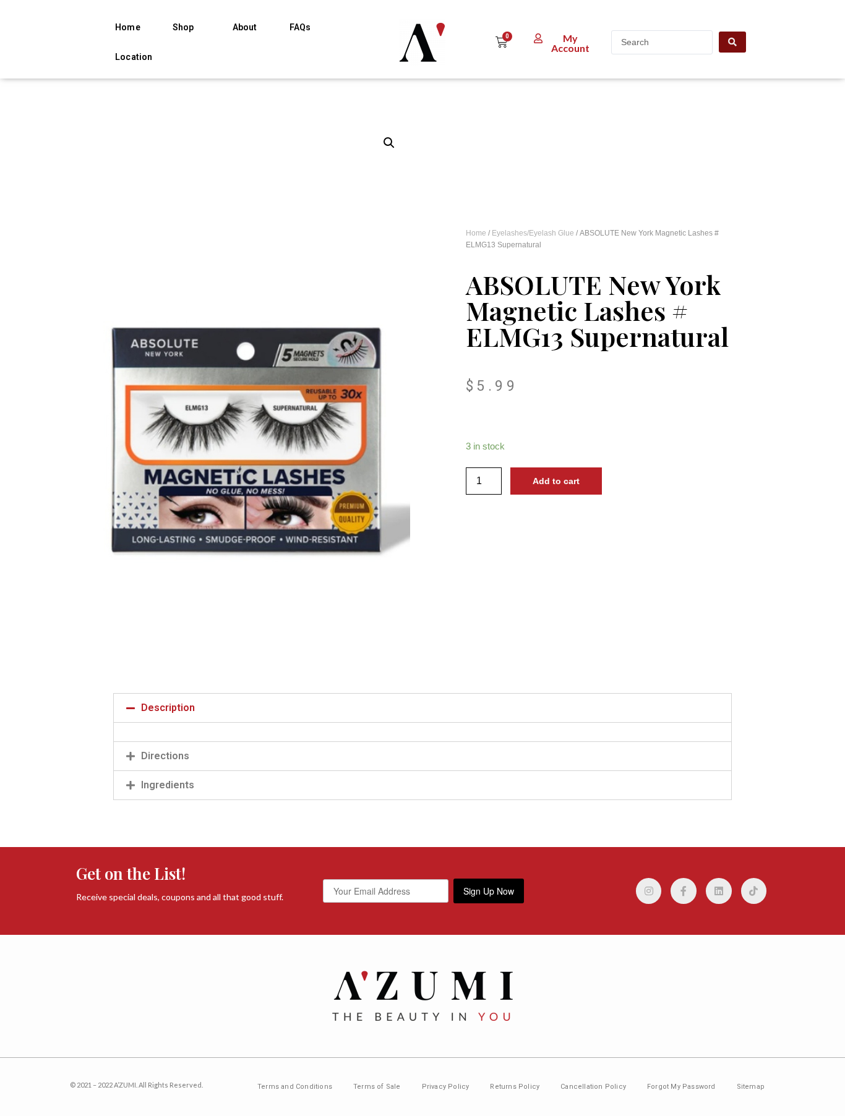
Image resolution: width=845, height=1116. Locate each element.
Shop (183, 27)
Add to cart (556, 481)
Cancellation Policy (593, 1087)
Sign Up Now (488, 891)
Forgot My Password (681, 1087)
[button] (563, 43)
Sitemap (751, 1087)
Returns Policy (514, 1087)
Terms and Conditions (294, 1087)
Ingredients (167, 785)
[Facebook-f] (684, 891)
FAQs (300, 27)
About (245, 27)
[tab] (422, 708)
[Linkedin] (719, 891)
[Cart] (502, 42)
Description (168, 707)
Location (134, 57)
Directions (165, 756)
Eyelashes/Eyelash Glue (533, 233)
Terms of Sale (377, 1087)
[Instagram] (649, 891)
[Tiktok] (754, 891)
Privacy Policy (446, 1087)
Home (127, 27)
